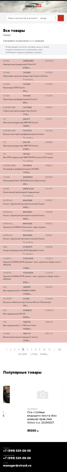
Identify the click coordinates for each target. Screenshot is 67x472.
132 (59, 349)
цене (31, 40)
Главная (7, 35)
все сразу (22, 354)
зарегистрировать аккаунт (29, 52)
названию (39, 40)
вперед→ (44, 354)
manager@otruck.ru (17, 465)
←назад (33, 354)
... (54, 349)
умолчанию (23, 40)
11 (49, 349)
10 (44, 349)
